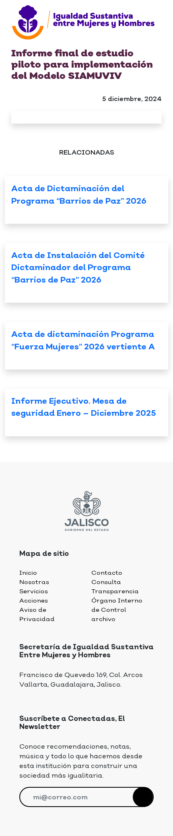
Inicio (28, 573)
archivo (103, 619)
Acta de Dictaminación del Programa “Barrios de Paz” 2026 (78, 195)
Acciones (33, 601)
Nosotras (34, 582)
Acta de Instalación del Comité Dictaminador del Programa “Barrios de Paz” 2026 (78, 268)
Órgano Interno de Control (116, 605)
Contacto (106, 573)
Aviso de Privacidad (37, 614)
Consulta (106, 582)
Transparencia (115, 591)
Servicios (33, 591)
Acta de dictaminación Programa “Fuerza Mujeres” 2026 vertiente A (83, 341)
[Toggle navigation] (17, 43)
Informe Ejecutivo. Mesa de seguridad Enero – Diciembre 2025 (83, 408)
